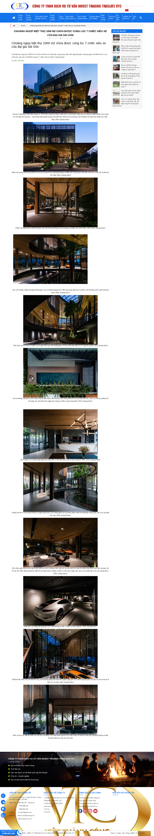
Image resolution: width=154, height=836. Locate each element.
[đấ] (95, 811)
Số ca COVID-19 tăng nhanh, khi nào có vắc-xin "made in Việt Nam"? (130, 67)
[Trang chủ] (19, 6)
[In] (80, 811)
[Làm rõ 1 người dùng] (116, 101)
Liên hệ (47, 812)
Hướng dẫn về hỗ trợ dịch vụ (88, 803)
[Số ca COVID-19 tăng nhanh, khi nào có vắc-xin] (116, 67)
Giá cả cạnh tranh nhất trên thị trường (24, 780)
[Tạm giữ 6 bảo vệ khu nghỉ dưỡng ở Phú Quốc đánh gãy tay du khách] (116, 92)
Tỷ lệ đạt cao (15, 769)
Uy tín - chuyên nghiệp (19, 776)
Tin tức (47, 809)
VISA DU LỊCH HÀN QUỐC (54, 803)
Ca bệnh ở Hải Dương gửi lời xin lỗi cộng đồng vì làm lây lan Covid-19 (130, 76)
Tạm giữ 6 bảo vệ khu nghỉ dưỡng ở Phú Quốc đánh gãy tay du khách (130, 93)
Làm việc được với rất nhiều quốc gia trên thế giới (28, 773)
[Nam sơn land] (85, 811)
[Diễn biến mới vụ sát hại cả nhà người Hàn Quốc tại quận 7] (116, 84)
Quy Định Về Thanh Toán (87, 800)
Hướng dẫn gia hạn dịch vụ (88, 806)
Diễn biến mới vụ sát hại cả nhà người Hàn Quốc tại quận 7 (130, 84)
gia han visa (49, 806)
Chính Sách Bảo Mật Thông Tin (89, 798)
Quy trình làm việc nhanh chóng (22, 765)
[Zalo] (90, 811)
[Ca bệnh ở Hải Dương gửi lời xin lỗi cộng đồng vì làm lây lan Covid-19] (116, 76)
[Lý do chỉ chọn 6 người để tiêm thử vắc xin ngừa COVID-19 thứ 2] (116, 59)
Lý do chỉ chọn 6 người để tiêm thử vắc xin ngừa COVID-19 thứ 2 (130, 59)
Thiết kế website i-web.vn (84, 833)
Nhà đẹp (21, 60)
